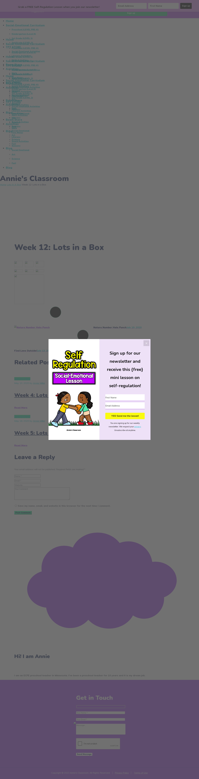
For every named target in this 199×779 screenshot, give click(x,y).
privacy (137, 426)
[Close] (146, 343)
